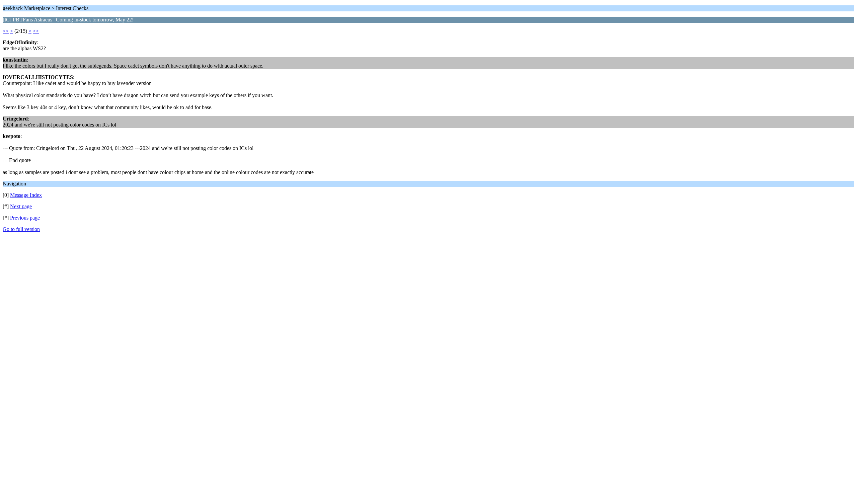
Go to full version (21, 229)
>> (36, 31)
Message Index (26, 195)
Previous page (25, 218)
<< (6, 31)
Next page (21, 206)
